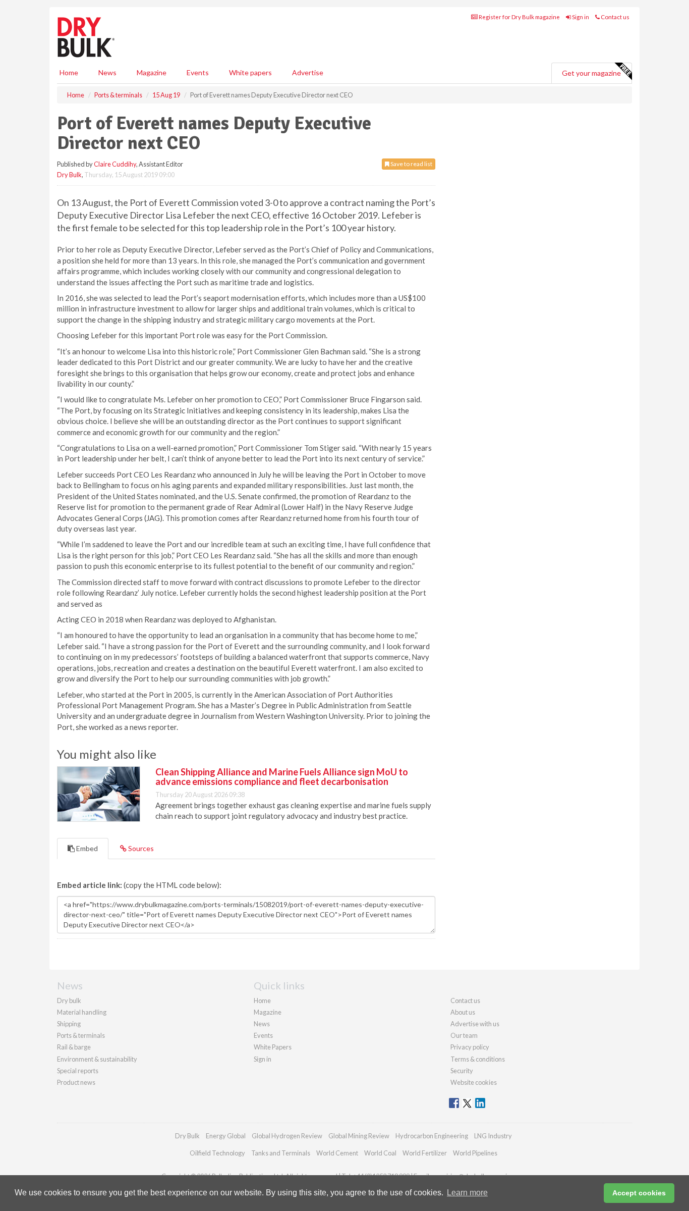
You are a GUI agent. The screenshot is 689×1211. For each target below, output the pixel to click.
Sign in (580, 17)
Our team (464, 1035)
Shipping (69, 1024)
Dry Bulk (69, 175)
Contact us (614, 17)
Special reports (77, 1071)
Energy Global (226, 1136)
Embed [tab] (86, 848)
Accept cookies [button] (639, 1193)
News (262, 1024)
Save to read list (410, 164)
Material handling (81, 1012)
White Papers (273, 1047)
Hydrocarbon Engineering (431, 1136)
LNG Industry (493, 1136)
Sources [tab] (140, 848)
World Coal (380, 1153)
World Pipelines (475, 1153)
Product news (76, 1082)
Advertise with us (474, 1024)
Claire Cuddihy (115, 164)
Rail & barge (74, 1047)
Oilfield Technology (217, 1153)
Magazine (151, 72)
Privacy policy (469, 1047)
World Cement (337, 1153)
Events (198, 72)
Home (69, 72)
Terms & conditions (477, 1059)
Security (461, 1071)
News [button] (107, 72)
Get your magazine (591, 73)
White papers (250, 72)
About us (462, 1012)
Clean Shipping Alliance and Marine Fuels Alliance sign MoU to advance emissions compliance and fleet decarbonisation (281, 776)
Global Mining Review (358, 1136)
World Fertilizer (425, 1153)
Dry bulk (69, 1000)
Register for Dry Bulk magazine (519, 17)
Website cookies (473, 1082)
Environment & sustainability (97, 1059)
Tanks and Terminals (280, 1153)
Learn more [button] (467, 1192)
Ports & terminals (81, 1035)
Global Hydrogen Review (287, 1136)
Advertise (307, 72)
